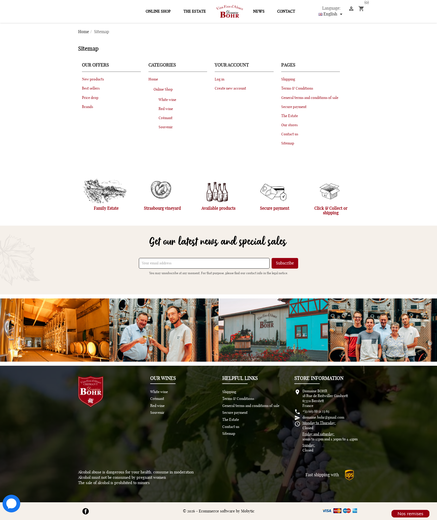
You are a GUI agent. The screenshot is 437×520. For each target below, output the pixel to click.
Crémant (165, 118)
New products (93, 79)
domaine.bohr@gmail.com (323, 417)
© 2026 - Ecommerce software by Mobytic (218, 511)
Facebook (85, 511)
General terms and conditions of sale (309, 98)
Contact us (289, 134)
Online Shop (158, 11)
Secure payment (294, 107)
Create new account (230, 88)
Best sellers (91, 88)
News (259, 11)
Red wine (166, 109)
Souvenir (166, 127)
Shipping (288, 79)
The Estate (194, 11)
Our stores (289, 125)
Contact (286, 11)
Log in (219, 79)
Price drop (90, 98)
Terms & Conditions (297, 88)
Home (153, 79)
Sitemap (287, 143)
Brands (87, 107)
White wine (167, 100)
